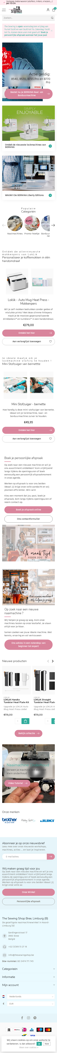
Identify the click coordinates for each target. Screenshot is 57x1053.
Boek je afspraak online (28, 509)
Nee (47, 1043)
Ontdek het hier (27, 333)
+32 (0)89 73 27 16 (17, 946)
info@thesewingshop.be (21, 955)
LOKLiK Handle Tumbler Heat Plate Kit (16, 701)
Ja (39, 1043)
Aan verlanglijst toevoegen (27, 341)
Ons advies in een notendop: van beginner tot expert (28, 644)
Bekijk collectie (26, 733)
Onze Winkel (28, 892)
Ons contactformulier (28, 519)
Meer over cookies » (28, 1047)
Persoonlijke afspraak (28, 901)
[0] (53, 10)
